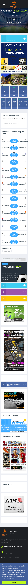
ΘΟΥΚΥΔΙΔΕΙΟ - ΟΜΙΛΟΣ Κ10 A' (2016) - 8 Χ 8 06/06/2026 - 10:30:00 (14, 162)
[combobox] (14, 123)
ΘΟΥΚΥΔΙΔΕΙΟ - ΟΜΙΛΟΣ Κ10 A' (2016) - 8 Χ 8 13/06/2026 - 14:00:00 (14, 141)
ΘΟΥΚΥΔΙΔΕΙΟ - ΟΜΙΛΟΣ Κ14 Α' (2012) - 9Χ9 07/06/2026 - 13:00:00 (14, 191)
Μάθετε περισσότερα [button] (8, 578)
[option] (14, 20)
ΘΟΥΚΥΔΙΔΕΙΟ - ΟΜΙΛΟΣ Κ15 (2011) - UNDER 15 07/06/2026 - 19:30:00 (14, 213)
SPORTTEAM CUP (14, 12)
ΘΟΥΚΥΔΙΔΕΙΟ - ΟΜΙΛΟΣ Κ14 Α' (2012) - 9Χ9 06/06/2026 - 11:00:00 (14, 198)
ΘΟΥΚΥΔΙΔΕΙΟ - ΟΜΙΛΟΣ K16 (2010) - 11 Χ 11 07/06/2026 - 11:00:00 (14, 220)
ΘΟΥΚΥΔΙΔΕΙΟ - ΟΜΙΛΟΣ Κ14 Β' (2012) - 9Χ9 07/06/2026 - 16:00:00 (14, 184)
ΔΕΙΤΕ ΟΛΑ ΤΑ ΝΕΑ (7, 251)
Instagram (16, 557)
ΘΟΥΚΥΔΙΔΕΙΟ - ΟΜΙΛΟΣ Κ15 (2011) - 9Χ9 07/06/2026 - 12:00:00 (14, 206)
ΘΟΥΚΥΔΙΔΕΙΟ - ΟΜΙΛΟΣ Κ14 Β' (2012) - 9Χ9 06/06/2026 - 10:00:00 (14, 177)
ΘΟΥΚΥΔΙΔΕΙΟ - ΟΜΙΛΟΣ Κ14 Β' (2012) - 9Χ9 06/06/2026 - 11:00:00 (14, 169)
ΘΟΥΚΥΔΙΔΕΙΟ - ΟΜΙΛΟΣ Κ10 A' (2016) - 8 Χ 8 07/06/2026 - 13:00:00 (14, 148)
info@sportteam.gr (8, 553)
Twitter (10, 557)
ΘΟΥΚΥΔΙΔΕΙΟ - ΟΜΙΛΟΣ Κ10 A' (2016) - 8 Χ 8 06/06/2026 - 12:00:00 (14, 155)
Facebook (4, 557)
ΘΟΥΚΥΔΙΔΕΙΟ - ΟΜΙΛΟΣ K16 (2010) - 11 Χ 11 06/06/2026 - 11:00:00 (14, 227)
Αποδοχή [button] (14, 582)
